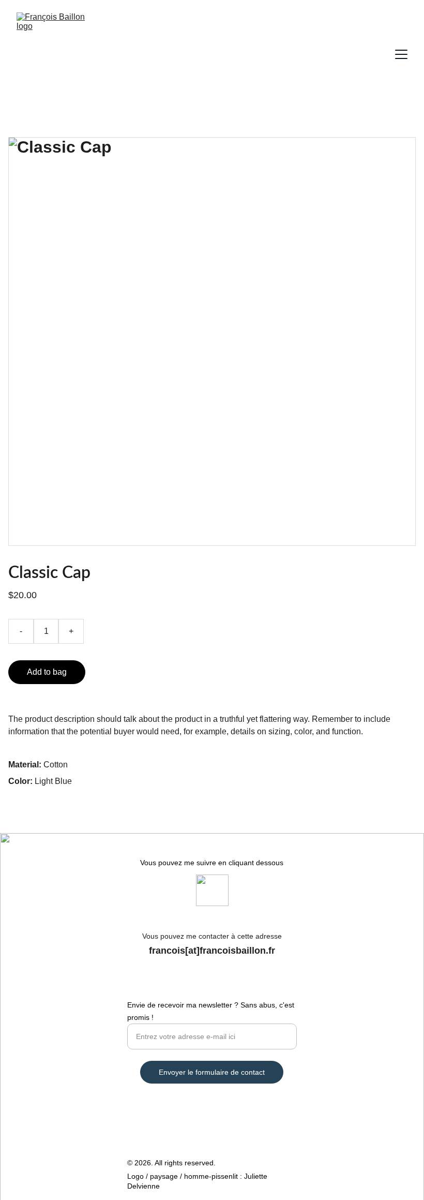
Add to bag (47, 672)
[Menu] (401, 54)
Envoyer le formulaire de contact (212, 1072)
